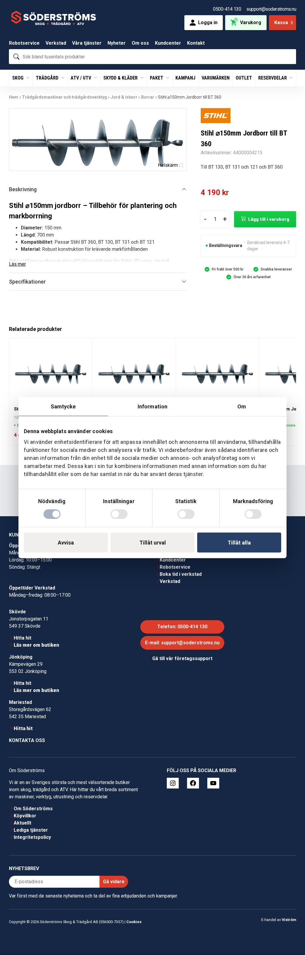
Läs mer (17, 264)
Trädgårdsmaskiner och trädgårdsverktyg (64, 97)
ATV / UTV (81, 78)
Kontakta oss (27, 730)
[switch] (119, 514)
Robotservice (24, 43)
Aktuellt (22, 813)
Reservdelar (273, 78)
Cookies (133, 911)
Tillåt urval (152, 542)
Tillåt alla (239, 542)
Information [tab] (152, 406)
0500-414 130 (227, 9)
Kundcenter (168, 43)
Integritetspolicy (32, 827)
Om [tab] (241, 406)
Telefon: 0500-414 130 (182, 616)
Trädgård (48, 78)
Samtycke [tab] (63, 406)
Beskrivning (23, 189)
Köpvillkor (25, 805)
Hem (13, 97)
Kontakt (196, 43)
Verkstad (56, 43)
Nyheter (117, 43)
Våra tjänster (87, 43)
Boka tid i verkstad (181, 564)
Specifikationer (27, 282)
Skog (18, 78)
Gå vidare (114, 871)
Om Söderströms (33, 798)
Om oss (140, 43)
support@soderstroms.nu (271, 9)
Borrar (147, 97)
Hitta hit (22, 628)
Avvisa (66, 542)
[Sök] (16, 56)
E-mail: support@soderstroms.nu (182, 632)
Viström (289, 909)
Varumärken (216, 78)
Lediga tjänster (31, 820)
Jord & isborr (124, 97)
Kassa (281, 22)
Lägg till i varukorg (268, 219)
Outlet (244, 78)
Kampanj (185, 78)
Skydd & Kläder (121, 78)
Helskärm (168, 165)
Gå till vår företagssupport (182, 648)
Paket (157, 78)
